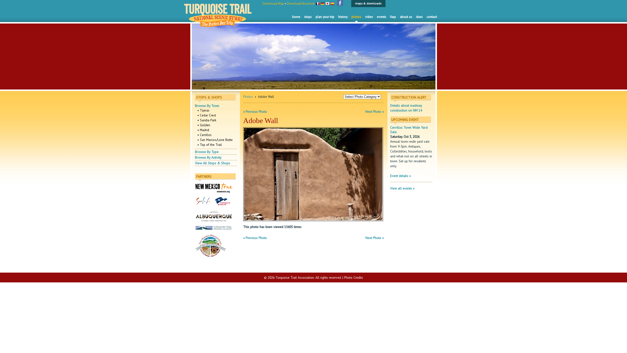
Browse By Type (207, 152)
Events (381, 16)
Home (296, 16)
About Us (406, 16)
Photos (356, 16)
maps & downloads (368, 3)
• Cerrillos (204, 135)
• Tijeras (203, 110)
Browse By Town (207, 105)
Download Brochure (301, 3)
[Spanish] (332, 3)
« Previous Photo (255, 111)
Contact (432, 16)
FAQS (393, 16)
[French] (318, 3)
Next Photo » (374, 111)
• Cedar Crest (206, 115)
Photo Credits (353, 277)
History (343, 16)
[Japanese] (327, 3)
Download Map (273, 3)
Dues (419, 16)
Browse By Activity (208, 157)
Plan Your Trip (325, 16)
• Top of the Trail (209, 144)
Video (369, 16)
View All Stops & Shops (212, 163)
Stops (308, 16)
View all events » (402, 188)
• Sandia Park (206, 120)
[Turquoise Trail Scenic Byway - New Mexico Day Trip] (218, 24)
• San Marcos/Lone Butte (215, 140)
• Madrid (203, 130)
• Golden (203, 125)
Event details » (400, 176)
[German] (323, 3)
